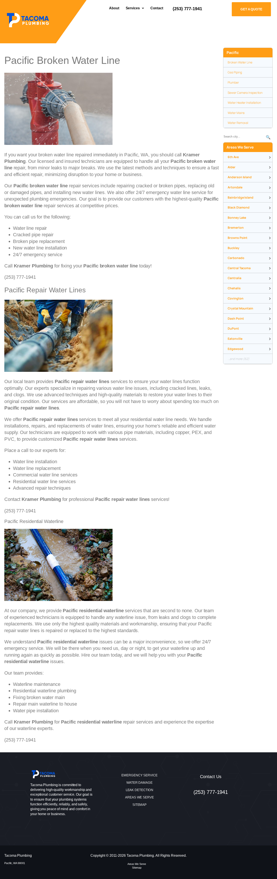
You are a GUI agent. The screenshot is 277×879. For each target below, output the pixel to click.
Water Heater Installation (244, 102)
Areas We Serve (136, 864)
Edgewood (235, 349)
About (114, 8)
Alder (231, 167)
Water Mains (236, 113)
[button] (134, 8)
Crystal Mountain (240, 308)
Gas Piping (235, 72)
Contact (156, 8)
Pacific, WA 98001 (14, 863)
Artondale (235, 187)
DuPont (233, 328)
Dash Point (236, 318)
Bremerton (235, 227)
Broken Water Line (240, 62)
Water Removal (238, 123)
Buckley (233, 248)
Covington (235, 298)
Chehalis (234, 288)
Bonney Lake (237, 217)
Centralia (234, 278)
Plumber (233, 82)
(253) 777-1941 (187, 8)
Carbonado (236, 258)
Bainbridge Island (240, 197)
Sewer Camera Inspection (245, 93)
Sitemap (137, 867)
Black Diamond (239, 207)
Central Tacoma (239, 268)
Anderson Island (240, 177)
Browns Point (237, 238)
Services (133, 8)
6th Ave (233, 157)
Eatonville (235, 339)
